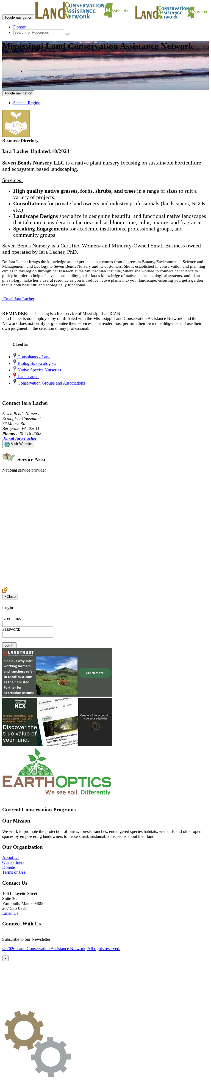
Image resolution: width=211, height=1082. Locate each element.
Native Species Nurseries (38, 370)
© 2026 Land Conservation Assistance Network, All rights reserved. (61, 948)
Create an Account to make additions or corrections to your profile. (60, 584)
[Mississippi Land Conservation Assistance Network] (84, 17)
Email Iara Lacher (18, 298)
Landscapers (27, 376)
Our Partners (13, 862)
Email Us (10, 913)
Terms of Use (14, 872)
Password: (11, 629)
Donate (19, 27)
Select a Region (26, 102)
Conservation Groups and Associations (50, 383)
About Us (10, 857)
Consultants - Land (33, 356)
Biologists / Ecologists (36, 363)
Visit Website (21, 444)
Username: (11, 618)
